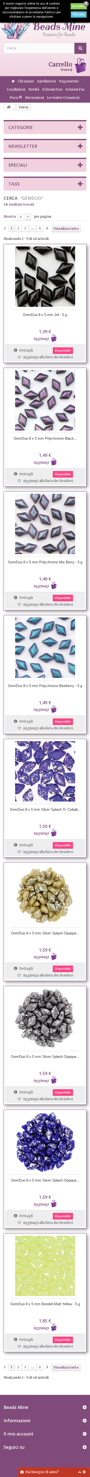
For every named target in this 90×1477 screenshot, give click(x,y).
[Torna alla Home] (8, 107)
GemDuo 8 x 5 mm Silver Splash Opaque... (45, 933)
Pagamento (69, 81)
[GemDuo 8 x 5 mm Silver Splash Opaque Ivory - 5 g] (45, 895)
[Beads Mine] (43, 23)
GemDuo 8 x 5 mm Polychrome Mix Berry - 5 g (45, 562)
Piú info (78, 14)
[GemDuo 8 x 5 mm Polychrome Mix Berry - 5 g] (45, 524)
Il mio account (18, 1434)
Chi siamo (26, 81)
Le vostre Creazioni (63, 97)
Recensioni (35, 97)
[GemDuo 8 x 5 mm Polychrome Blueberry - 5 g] (45, 647)
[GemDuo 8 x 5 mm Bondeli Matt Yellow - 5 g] (45, 1266)
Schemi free (52, 89)
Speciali (17, 165)
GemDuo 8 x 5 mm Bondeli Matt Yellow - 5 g (45, 1304)
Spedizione (47, 81)
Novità (34, 89)
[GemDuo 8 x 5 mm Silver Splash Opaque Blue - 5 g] (45, 1142)
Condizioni (16, 89)
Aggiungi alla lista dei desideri (47, 357)
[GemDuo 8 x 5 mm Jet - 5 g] (45, 276)
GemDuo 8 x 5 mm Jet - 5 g (45, 315)
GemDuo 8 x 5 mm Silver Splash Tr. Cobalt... (45, 809)
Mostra (10, 217)
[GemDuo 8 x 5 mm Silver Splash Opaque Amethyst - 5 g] (45, 1018)
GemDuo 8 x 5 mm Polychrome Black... (45, 438)
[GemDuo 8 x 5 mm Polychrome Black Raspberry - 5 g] (45, 400)
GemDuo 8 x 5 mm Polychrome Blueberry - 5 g (45, 686)
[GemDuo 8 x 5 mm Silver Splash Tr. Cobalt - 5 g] (45, 771)
